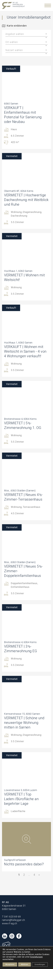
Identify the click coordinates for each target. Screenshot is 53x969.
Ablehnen (24, 964)
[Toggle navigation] (47, 5)
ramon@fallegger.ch (13, 920)
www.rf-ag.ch (9, 923)
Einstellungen (36, 957)
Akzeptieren (9, 964)
